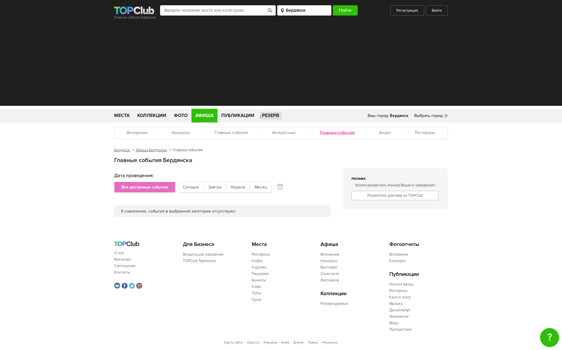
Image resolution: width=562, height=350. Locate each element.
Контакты (122, 272)
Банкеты (259, 280)
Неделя (238, 187)
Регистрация (407, 10)
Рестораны (425, 132)
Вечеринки (137, 132)
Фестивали (330, 280)
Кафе (256, 286)
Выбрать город (428, 115)
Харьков (270, 342)
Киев (285, 342)
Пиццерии (260, 273)
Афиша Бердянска (151, 150)
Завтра (214, 187)
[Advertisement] (281, 65)
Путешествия (400, 329)
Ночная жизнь (401, 284)
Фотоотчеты (404, 244)
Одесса (253, 342)
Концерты (181, 132)
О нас (119, 253)
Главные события (231, 132)
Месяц (261, 187)
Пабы (256, 293)
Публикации (237, 115)
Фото (181, 115)
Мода (393, 323)
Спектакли (330, 273)
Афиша (204, 115)
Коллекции (151, 115)
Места (122, 115)
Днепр (298, 342)
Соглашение (125, 266)
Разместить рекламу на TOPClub (395, 195)
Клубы (257, 261)
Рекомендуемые (334, 303)
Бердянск (122, 150)
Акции (385, 132)
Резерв (270, 115)
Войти (437, 10)
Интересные (284, 132)
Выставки (329, 267)
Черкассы (329, 342)
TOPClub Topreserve (199, 261)
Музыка (396, 303)
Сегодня (191, 187)
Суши (256, 299)
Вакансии (122, 259)
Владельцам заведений (203, 254)
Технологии (399, 316)
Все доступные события (144, 187)
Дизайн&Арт (399, 310)
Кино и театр (400, 297)
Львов (313, 342)
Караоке (259, 267)
